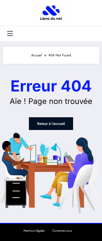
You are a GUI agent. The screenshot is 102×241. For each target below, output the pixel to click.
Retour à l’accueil (51, 123)
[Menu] (10, 33)
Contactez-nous (62, 231)
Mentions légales (34, 231)
